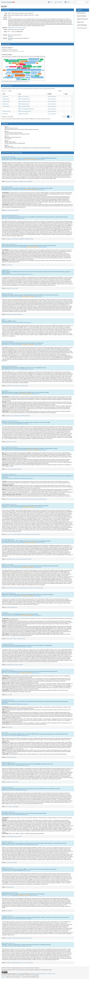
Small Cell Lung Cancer (42, 499)
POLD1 (30, 559)
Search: (60, 90)
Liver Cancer (5, 96)
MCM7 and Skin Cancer (23, 113)
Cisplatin (9, 782)
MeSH (23, 81)
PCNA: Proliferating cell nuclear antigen (21, 534)
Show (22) (10, 36)
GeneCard (21, 27)
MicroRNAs (6, 59)
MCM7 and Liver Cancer (23, 96)
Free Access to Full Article (31, 159)
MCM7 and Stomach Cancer (24, 101)
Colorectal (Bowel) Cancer (18, 314)
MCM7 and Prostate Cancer (24, 99)
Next (71, 116)
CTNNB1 (16, 288)
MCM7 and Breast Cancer (23, 104)
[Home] (3, 977)
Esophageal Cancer (22, 181)
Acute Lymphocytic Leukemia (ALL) (20, 559)
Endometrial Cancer (24, 587)
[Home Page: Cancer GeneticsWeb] (8, 1)
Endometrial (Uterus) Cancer (12, 587)
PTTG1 (20, 836)
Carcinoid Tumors (25, 499)
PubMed (19, 51)
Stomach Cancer (20, 63)
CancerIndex (27, 81)
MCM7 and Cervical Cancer (24, 106)
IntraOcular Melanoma (25, 415)
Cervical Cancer (17, 72)
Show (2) (10, 39)
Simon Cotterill (19, 973)
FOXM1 (15, 862)
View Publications (52, 96)
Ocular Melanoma (16, 415)
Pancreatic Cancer (6, 111)
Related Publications (41, 159)
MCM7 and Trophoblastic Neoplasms (26, 108)
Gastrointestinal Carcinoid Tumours (14, 499)
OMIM (9, 27)
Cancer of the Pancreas (11, 638)
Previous (64, 116)
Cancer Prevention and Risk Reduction (20, 385)
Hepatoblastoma (10, 664)
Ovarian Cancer (32, 587)
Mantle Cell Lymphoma (11, 757)
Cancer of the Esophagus (12, 181)
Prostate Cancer (20, 75)
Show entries (7, 90)
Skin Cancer (14, 63)
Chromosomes (59, 2)
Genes (50, 2)
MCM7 (7, 126)
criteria (23, 51)
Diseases (68, 2)
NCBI (9, 31)
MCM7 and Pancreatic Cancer (24, 111)
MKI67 (8, 441)
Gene (24, 27)
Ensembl (16, 27)
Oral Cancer (15, 938)
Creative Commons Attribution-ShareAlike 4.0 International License (42, 973)
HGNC (12, 27)
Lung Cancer (9, 210)
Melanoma (9, 415)
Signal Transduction (13, 66)
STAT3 (30, 938)
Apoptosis (9, 238)
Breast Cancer (6, 104)
